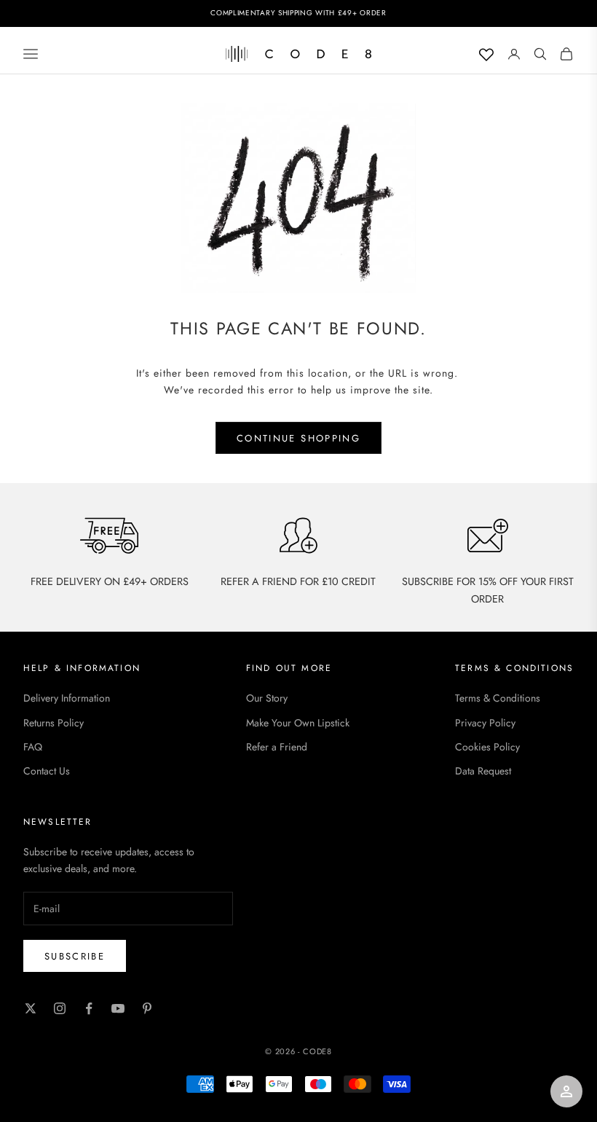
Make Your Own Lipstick (297, 722)
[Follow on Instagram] (59, 1008)
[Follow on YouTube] (118, 1008)
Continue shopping (298, 438)
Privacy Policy (485, 722)
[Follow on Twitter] (30, 1008)
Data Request (483, 771)
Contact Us (46, 771)
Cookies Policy (487, 747)
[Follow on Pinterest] (147, 1008)
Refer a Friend (276, 747)
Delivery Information (66, 698)
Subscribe (74, 956)
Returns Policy (53, 722)
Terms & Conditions (497, 698)
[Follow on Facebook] (89, 1008)
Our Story (267, 698)
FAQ (32, 747)
